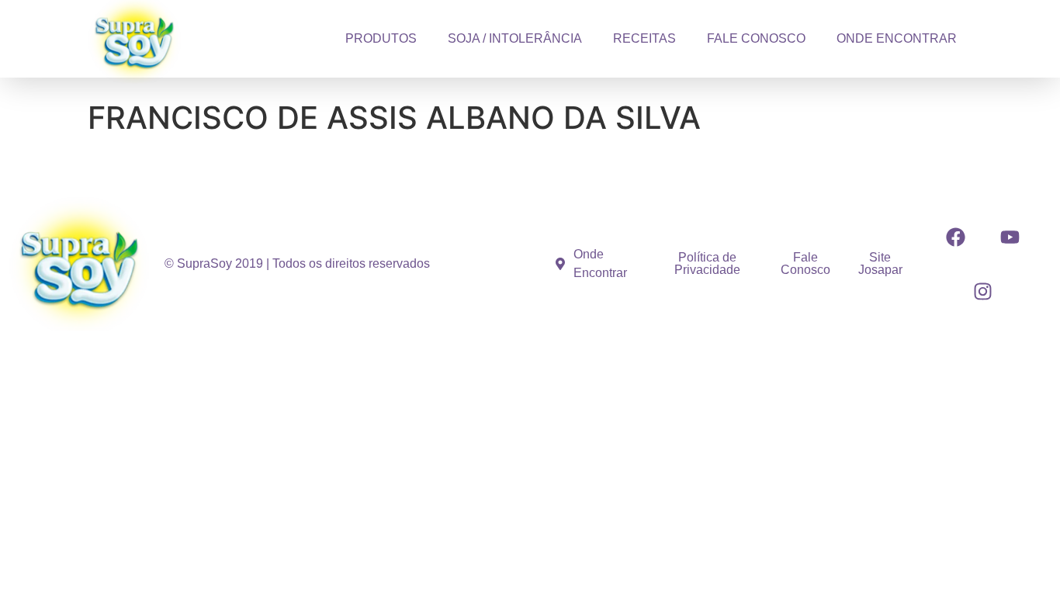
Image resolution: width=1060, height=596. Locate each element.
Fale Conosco (756, 38)
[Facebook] (956, 236)
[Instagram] (983, 291)
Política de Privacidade (707, 263)
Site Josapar (880, 263)
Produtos (381, 38)
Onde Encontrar (897, 38)
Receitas (644, 38)
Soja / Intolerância (515, 38)
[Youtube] (1010, 236)
